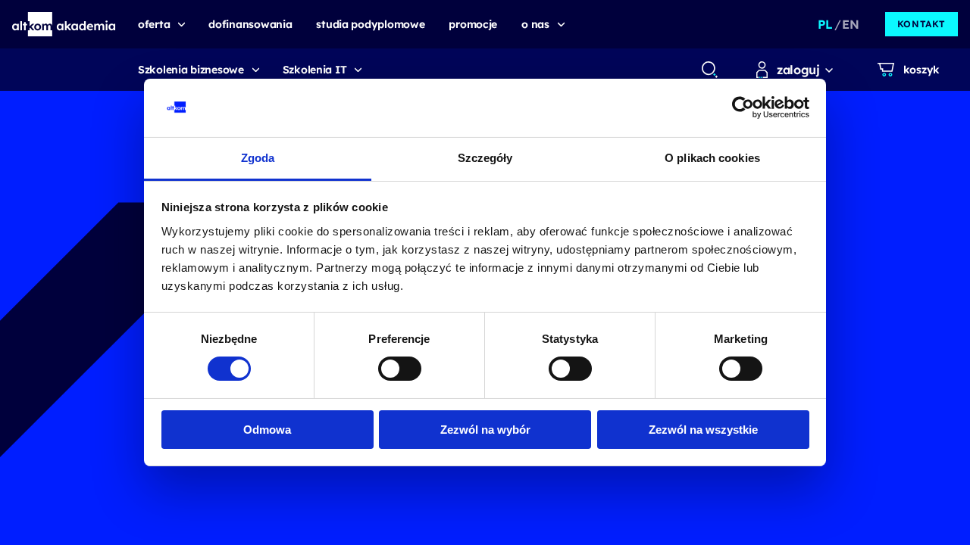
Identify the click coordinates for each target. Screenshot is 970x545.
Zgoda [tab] (258, 157)
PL (825, 24)
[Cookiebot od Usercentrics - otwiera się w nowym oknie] (743, 107)
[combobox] (709, 69)
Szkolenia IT (315, 69)
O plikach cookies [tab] (712, 157)
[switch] (399, 369)
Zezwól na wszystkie (703, 429)
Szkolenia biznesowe (191, 69)
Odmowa (267, 429)
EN (850, 24)
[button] (64, 24)
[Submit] (710, 69)
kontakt (921, 24)
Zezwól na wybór (485, 429)
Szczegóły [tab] (485, 157)
